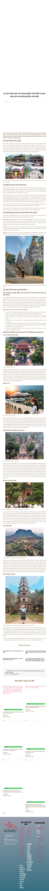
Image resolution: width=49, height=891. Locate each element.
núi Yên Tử (39, 418)
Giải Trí (37, 830)
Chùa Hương (32, 471)
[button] (40, 843)
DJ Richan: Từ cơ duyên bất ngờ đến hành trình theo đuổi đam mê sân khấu (12, 750)
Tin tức (37, 836)
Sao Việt (38, 825)
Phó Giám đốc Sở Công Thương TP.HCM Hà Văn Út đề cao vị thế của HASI (13, 712)
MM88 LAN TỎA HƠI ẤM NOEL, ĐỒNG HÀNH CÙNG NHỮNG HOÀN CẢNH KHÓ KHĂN (35, 707)
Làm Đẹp (38, 833)
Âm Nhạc (38, 831)
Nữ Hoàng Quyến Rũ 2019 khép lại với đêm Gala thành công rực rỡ (13, 659)
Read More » (5, 715)
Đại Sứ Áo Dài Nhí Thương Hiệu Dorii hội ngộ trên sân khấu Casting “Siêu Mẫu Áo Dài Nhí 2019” (35, 652)
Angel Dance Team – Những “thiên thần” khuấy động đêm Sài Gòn (35, 752)
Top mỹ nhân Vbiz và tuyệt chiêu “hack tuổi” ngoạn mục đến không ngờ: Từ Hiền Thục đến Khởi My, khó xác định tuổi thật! (35, 659)
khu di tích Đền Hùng (9, 520)
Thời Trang (41, 834)
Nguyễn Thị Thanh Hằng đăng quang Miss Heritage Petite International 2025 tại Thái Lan (13, 791)
